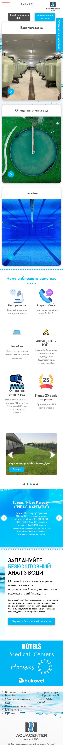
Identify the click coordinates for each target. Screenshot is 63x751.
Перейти (17, 469)
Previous (11, 455)
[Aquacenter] (53, 3)
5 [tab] (37, 484)
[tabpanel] (31, 454)
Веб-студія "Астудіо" (45, 744)
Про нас (10, 713)
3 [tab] (31, 484)
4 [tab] (34, 484)
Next (52, 455)
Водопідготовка (15, 692)
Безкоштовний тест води (45, 16)
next (59, 518)
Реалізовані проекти (18, 706)
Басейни (10, 695)
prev (4, 518)
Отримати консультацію (59, 34)
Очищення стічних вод (17, 700)
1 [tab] (24, 484)
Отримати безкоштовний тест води (31, 621)
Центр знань (13, 709)
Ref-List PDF (27, 4)
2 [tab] (27, 484)
